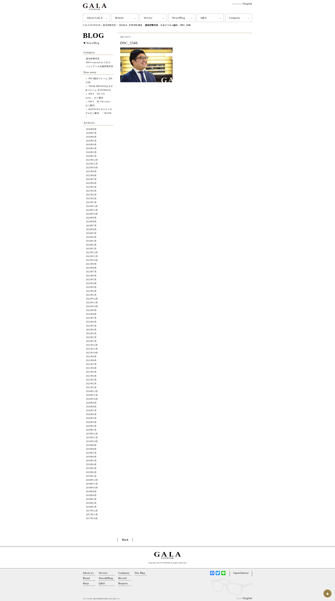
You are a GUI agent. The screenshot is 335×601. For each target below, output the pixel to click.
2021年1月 (91, 387)
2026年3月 (91, 148)
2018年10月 (92, 488)
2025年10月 (92, 168)
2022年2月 (91, 337)
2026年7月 (91, 133)
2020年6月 (91, 414)
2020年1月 (91, 430)
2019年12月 (92, 434)
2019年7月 (91, 453)
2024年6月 (91, 229)
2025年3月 (91, 195)
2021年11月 (92, 349)
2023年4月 (91, 283)
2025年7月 (91, 179)
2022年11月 (92, 303)
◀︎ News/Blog (91, 43)
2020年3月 (91, 426)
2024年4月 (91, 237)
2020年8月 (91, 407)
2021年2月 (91, 384)
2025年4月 (91, 191)
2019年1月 (91, 476)
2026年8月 (91, 129)
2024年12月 (92, 206)
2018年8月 (91, 491)
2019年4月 (91, 464)
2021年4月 (91, 376)
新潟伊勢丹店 (93, 59)
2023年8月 (91, 268)
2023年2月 (91, 291)
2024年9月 (91, 218)
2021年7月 (91, 364)
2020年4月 (91, 422)
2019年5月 (91, 461)
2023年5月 (91, 279)
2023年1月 (91, 295)
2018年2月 (91, 503)
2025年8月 (91, 175)
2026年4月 (91, 145)
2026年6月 (91, 137)
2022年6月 (91, 322)
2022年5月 (91, 326)
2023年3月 (91, 287)
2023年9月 (91, 264)
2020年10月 (92, 399)
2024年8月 (91, 222)
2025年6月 (91, 183)
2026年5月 (91, 141)
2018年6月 (91, 495)
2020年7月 (91, 410)
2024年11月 (92, 210)
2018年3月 (91, 499)
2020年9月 (91, 403)
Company (234, 17)
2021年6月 (91, 368)
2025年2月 (91, 198)
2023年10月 (92, 260)
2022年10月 (92, 306)
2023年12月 (92, 252)
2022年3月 (91, 333)
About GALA (95, 17)
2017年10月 (92, 518)
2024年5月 (91, 233)
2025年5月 (91, 187)
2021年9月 (91, 357)
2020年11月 (92, 395)
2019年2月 (91, 472)
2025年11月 (92, 164)
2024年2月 (91, 245)
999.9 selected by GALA (98, 62)
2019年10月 (92, 441)
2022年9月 (91, 310)
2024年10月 (92, 214)
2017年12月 (92, 511)
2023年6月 (91, 276)
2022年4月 (91, 330)
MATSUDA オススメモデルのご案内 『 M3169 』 (98, 113)
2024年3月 (91, 241)
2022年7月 (91, 318)
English (247, 3)
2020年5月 (91, 418)
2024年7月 (91, 226)
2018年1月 (91, 507)
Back (125, 539)
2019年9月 (91, 445)
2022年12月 (92, 299)
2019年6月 (91, 457)
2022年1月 (91, 341)
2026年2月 (91, 152)
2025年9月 (91, 171)
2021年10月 (92, 353)
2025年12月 (92, 160)
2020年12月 (92, 391)
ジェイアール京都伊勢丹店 (99, 66)
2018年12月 (92, 480)
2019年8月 (91, 449)
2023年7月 (91, 272)
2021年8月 (91, 360)
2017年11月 (92, 515)
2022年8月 (91, 314)
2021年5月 (91, 372)
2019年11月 (92, 438)
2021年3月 (91, 380)
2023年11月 (92, 256)
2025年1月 (91, 202)
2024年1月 (91, 249)
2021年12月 (92, 345)
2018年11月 (92, 484)
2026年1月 (91, 156)
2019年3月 (91, 468)
